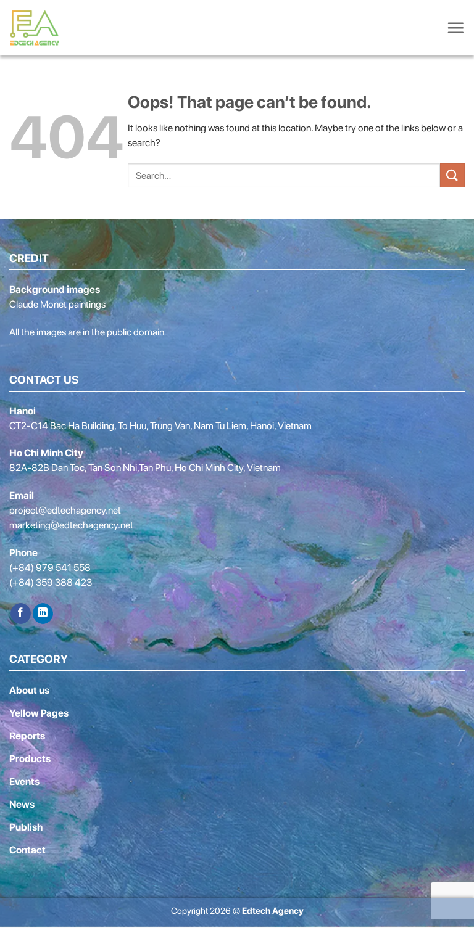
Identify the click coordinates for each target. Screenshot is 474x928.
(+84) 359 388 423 (50, 582)
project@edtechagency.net (65, 510)
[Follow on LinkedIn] (43, 613)
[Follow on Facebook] (20, 613)
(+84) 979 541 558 (50, 567)
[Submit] (452, 175)
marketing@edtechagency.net (71, 525)
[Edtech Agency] (37, 27)
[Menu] (455, 27)
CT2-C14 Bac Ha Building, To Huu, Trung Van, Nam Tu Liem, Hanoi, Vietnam (160, 426)
